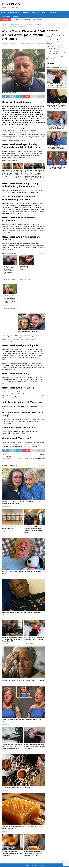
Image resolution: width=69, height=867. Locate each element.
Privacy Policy (5, 16)
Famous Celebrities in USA (27, 43)
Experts (44, 12)
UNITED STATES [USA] (13, 12)
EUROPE (25, 12)
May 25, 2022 (7, 43)
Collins (15, 43)
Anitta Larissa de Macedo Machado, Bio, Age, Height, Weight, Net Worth (54, 42)
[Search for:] (58, 19)
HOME (3, 12)
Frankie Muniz (27, 157)
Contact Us (16, 16)
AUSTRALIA (35, 12)
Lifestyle (53, 12)
